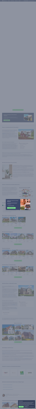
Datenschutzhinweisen (27, 405)
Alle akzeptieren (21, 406)
